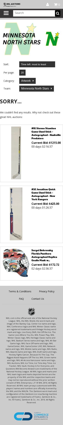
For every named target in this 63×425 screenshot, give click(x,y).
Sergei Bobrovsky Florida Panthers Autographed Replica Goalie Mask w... (44, 255)
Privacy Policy (46, 291)
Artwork (26, 80)
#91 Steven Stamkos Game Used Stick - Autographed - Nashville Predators (46, 133)
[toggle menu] (6, 13)
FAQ (21, 298)
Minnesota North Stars (35, 88)
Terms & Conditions (20, 291)
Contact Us (37, 298)
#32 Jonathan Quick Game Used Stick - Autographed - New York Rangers (43, 194)
